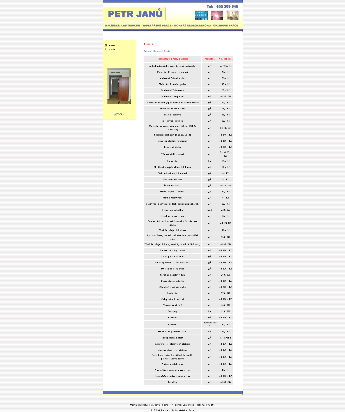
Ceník (112, 49)
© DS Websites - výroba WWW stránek (172, 410)
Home (112, 45)
